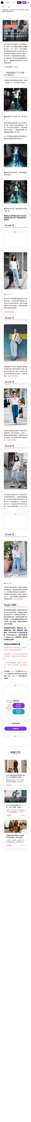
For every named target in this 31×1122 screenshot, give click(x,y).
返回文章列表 (16, 723)
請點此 (16, 67)
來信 (11, 676)
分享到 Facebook (18, 705)
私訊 (15, 676)
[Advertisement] (15, 239)
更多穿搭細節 (9, 312)
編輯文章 (16, 728)
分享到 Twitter (18, 712)
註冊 (24, 2)
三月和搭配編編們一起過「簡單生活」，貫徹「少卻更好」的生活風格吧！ (15, 665)
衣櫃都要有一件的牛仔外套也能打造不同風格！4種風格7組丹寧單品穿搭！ (15, 656)
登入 (19, 2)
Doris (12, 671)
